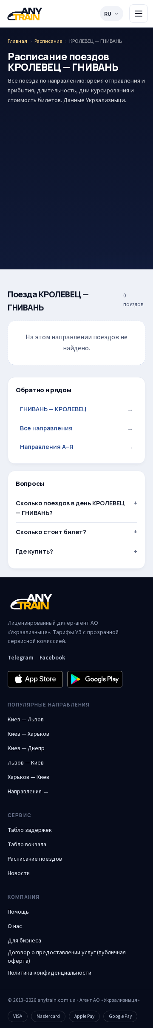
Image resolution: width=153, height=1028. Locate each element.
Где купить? (34, 551)
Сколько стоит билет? (51, 532)
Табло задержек (30, 830)
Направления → (28, 791)
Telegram (21, 658)
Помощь (18, 912)
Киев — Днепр (26, 748)
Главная (17, 41)
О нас (15, 926)
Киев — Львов (26, 719)
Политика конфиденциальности (49, 973)
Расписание (48, 41)
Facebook (52, 658)
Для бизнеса (24, 941)
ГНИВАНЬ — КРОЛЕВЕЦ (76, 409)
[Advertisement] (76, 174)
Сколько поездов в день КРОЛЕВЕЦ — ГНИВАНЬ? (70, 507)
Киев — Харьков (28, 734)
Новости (19, 873)
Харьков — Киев (28, 777)
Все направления (76, 428)
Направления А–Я (76, 447)
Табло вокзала (27, 844)
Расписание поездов (35, 859)
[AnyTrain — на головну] (24, 13)
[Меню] (138, 13)
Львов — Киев (26, 763)
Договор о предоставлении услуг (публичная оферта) (67, 956)
